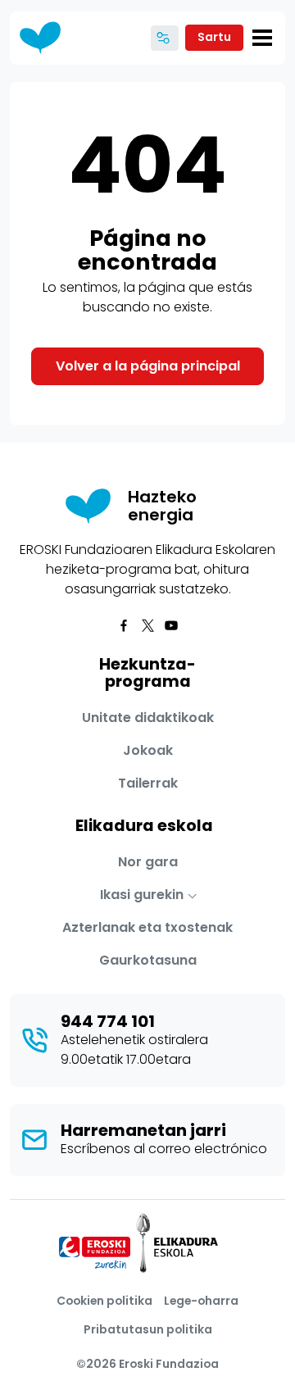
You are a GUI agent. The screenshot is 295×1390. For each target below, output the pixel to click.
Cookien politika (104, 1300)
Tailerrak (148, 783)
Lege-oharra (201, 1300)
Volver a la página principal (148, 366)
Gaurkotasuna (148, 960)
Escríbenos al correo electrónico (164, 1148)
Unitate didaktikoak (148, 717)
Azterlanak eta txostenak (147, 927)
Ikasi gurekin (142, 894)
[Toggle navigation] (262, 37)
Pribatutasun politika (148, 1329)
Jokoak (148, 750)
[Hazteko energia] (46, 38)
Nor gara (148, 861)
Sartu (214, 37)
